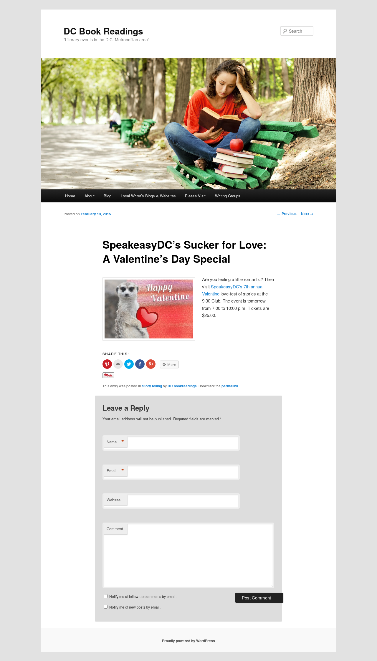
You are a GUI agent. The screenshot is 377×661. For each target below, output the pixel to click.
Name (115, 442)
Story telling (152, 386)
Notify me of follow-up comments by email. (142, 596)
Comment (115, 528)
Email (115, 470)
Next (307, 213)
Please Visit (195, 196)
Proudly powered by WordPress (188, 640)
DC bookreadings (182, 386)
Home (70, 196)
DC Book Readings (103, 30)
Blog (107, 196)
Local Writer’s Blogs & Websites (148, 196)
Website (113, 500)
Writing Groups (227, 196)
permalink (229, 386)
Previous (287, 213)
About (90, 196)
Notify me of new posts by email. (135, 606)
